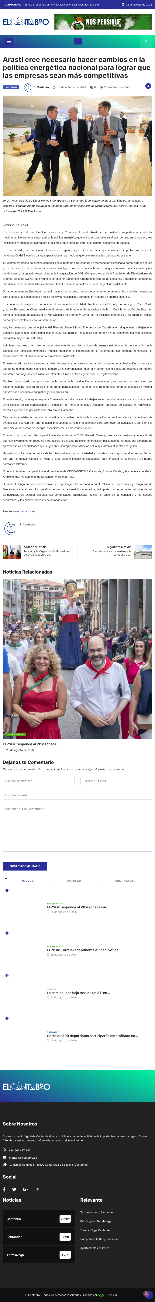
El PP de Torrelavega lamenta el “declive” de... (84, 950)
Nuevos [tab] (28, 880)
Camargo (52, 1032)
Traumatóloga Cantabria (95, 1230)
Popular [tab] (74, 880)
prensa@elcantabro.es (23, 1157)
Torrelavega (16, 734)
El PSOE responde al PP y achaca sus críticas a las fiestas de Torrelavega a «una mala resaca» (80, 4)
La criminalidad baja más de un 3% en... (78, 993)
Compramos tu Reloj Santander (99, 1239)
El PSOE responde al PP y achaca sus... (78, 907)
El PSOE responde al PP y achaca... (31, 744)
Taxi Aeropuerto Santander (97, 1212)
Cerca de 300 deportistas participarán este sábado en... (92, 1036)
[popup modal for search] (146, 41)
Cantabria (11, 87)
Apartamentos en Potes (94, 1248)
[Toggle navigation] (9, 41)
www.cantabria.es (24, 511)
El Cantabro (41, 87)
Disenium (111, 1295)
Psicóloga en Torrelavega (96, 1221)
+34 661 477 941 (19, 1150)
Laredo (51, 989)
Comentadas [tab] (125, 880)
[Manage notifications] (146, 1294)
